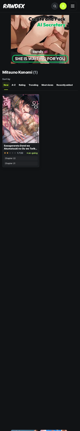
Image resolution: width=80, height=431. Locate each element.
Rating (22, 85)
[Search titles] (54, 6)
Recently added (65, 85)
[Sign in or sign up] (63, 6)
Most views (47, 85)
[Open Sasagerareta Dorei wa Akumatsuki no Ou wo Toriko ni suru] (21, 118)
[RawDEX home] (14, 6)
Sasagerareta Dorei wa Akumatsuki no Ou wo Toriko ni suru (20, 148)
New (6, 85)
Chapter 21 (10, 163)
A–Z (14, 85)
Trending (33, 85)
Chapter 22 (10, 158)
